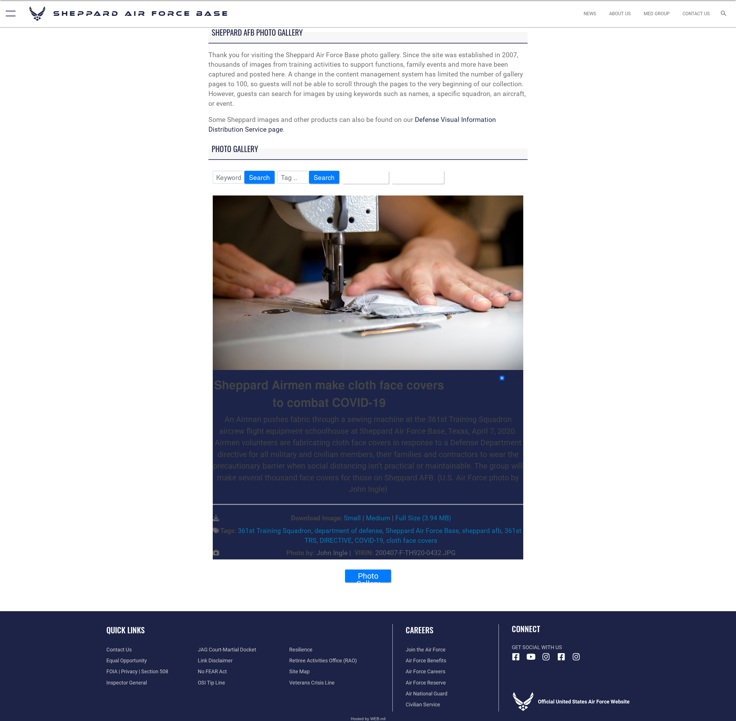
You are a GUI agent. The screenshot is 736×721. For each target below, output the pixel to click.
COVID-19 (369, 540)
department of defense (348, 531)
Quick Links (125, 630)
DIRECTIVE (336, 540)
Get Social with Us (537, 647)
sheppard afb (481, 531)
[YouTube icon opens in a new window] (531, 657)
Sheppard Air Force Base (422, 531)
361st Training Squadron (274, 531)
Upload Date (415, 177)
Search (259, 177)
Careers (419, 630)
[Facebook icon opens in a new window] (516, 657)
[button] (9, 13)
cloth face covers (411, 540)
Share (514, 378)
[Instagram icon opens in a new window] (546, 657)
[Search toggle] (724, 13)
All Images (363, 177)
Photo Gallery (368, 577)
